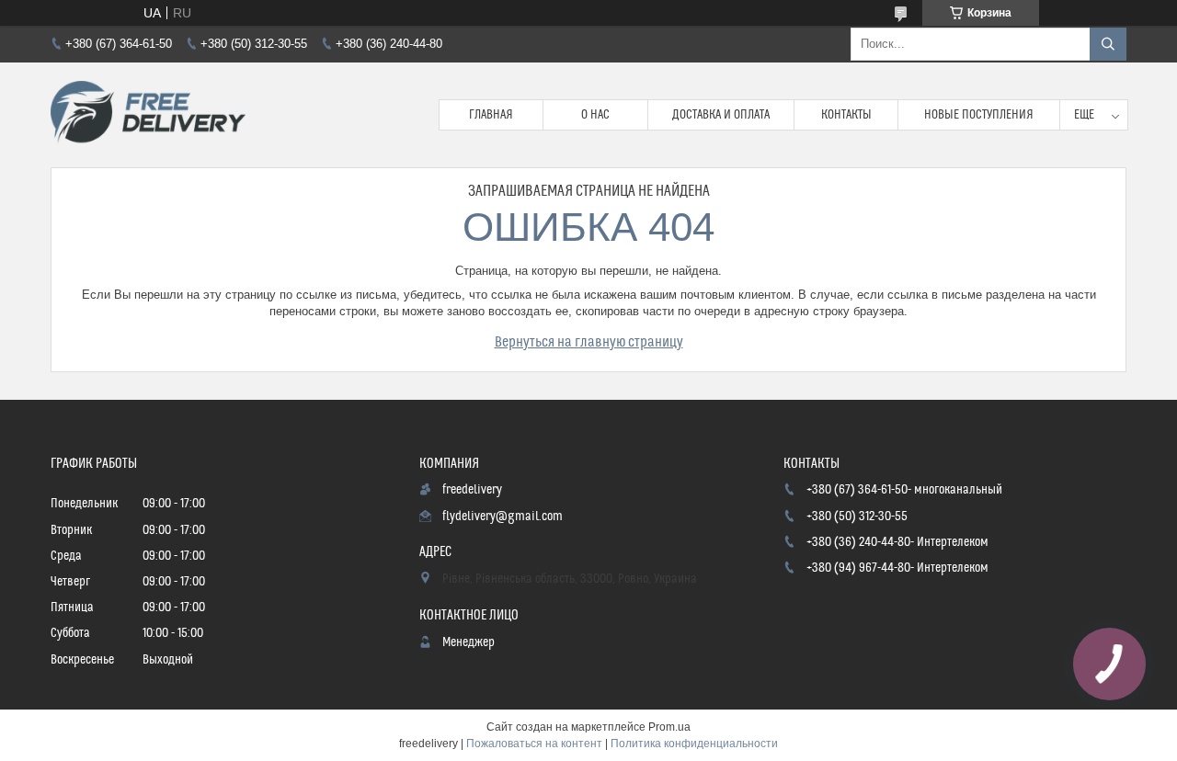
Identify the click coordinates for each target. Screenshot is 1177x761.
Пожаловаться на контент (534, 743)
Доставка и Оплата (721, 115)
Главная (491, 115)
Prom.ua (669, 727)
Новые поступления (979, 115)
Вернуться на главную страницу (589, 342)
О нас (595, 115)
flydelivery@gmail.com (502, 516)
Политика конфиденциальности (694, 743)
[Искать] (1108, 44)
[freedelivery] (148, 115)
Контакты (846, 115)
